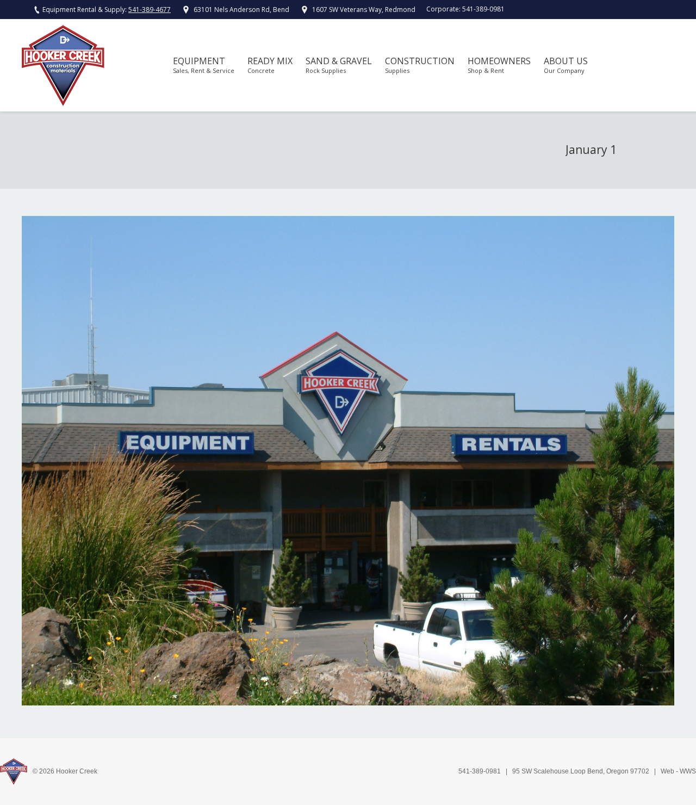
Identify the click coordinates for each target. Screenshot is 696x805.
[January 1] (348, 460)
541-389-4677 (149, 9)
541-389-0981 (483, 9)
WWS (688, 771)
